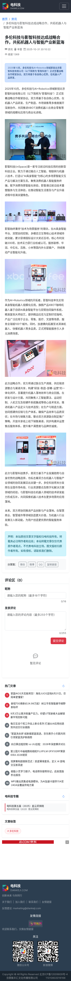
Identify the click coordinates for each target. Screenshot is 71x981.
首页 (5, 19)
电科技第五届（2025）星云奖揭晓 (25, 807)
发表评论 (10, 608)
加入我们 (20, 901)
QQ (41, 564)
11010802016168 (55, 977)
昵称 (7, 588)
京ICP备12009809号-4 (55, 974)
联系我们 (33, 901)
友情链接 (47, 901)
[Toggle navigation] (64, 6)
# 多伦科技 (12, 831)
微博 (31, 564)
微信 (22, 564)
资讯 (14, 19)
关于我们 (7, 901)
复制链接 (52, 564)
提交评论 (58, 641)
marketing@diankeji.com (27, 908)
